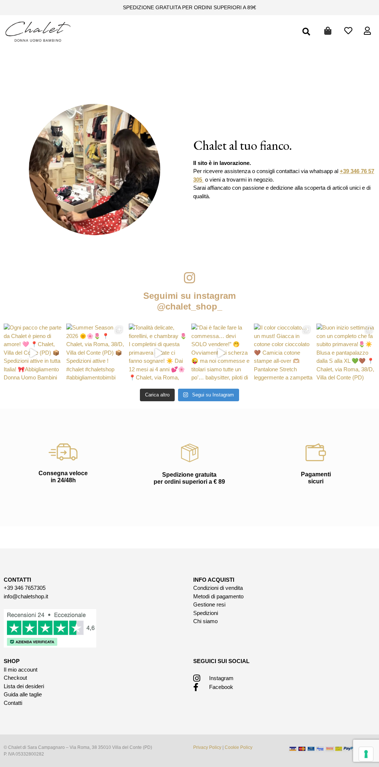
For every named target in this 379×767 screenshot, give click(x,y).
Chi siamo (205, 621)
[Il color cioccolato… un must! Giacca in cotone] (283, 353)
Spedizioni (205, 613)
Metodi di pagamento (218, 596)
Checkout (15, 678)
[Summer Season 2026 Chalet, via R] (95, 353)
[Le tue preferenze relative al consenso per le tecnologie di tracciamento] (366, 754)
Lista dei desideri (24, 686)
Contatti (13, 703)
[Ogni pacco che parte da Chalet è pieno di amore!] (33, 353)
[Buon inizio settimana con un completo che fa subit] (345, 353)
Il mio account (20, 669)
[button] (306, 32)
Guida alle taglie (23, 694)
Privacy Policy (207, 747)
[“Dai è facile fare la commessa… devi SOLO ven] (220, 353)
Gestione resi (209, 604)
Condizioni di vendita (218, 588)
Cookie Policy (238, 747)
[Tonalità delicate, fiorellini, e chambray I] (158, 353)
